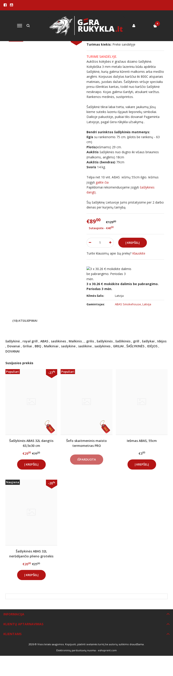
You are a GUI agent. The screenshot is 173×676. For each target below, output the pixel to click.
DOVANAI (12, 351)
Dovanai (13, 346)
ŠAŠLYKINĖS (135, 346)
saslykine (68, 346)
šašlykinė (12, 341)
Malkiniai (51, 346)
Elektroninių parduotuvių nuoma (76, 650)
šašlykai (148, 341)
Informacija (13, 614)
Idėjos (161, 341)
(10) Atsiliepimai (24, 321)
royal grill (30, 341)
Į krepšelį (31, 464)
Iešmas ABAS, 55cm (142, 441)
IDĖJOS (152, 346)
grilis (90, 341)
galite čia (102, 182)
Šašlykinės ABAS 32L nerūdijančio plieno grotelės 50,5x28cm (31, 553)
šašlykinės (105, 341)
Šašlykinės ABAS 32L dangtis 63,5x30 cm (31, 443)
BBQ (38, 346)
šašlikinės (122, 341)
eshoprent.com (107, 650)
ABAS (44, 341)
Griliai (27, 346)
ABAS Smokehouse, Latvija (133, 304)
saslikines (58, 341)
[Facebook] (5, 4)
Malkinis (75, 341)
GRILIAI (118, 346)
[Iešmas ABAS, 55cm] (142, 402)
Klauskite (138, 253)
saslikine (85, 346)
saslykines (102, 346)
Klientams (12, 634)
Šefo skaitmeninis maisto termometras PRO (86, 443)
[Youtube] (11, 4)
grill (136, 341)
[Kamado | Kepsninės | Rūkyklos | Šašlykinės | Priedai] (86, 26)
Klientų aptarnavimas (23, 624)
